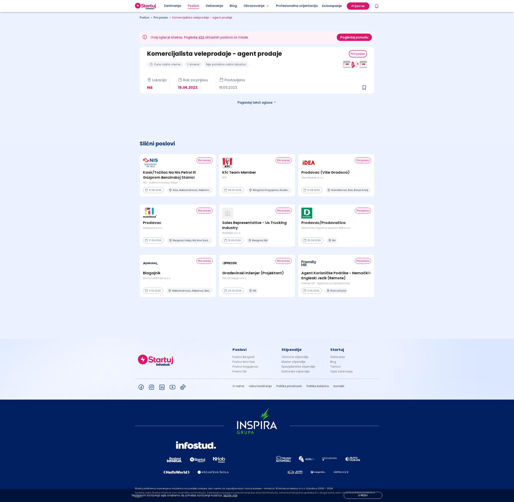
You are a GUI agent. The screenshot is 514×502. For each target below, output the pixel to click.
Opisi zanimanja (341, 371)
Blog (333, 362)
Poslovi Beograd (243, 357)
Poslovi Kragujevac (245, 367)
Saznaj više (230, 495)
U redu (363, 495)
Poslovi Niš (240, 371)
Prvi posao (161, 17)
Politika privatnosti (289, 386)
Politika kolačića (318, 386)
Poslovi (144, 17)
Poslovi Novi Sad (244, 362)
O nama (238, 386)
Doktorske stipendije (295, 371)
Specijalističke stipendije (298, 367)
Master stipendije (293, 362)
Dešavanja (337, 357)
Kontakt (338, 386)
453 (201, 37)
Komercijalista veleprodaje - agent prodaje (202, 17)
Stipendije (291, 349)
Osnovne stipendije (294, 357)
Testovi (335, 367)
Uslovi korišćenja (260, 386)
